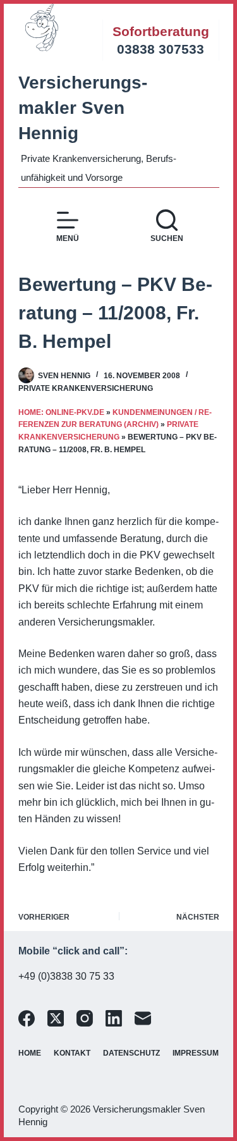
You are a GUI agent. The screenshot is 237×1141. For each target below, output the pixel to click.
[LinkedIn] (114, 1018)
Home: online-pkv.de (61, 412)
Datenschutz (131, 1053)
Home (29, 1053)
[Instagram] (84, 1018)
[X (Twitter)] (55, 1018)
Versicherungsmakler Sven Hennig (82, 108)
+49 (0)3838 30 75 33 (66, 976)
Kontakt (72, 1053)
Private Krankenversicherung (85, 388)
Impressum (196, 1053)
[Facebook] (26, 1018)
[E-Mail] (143, 1018)
